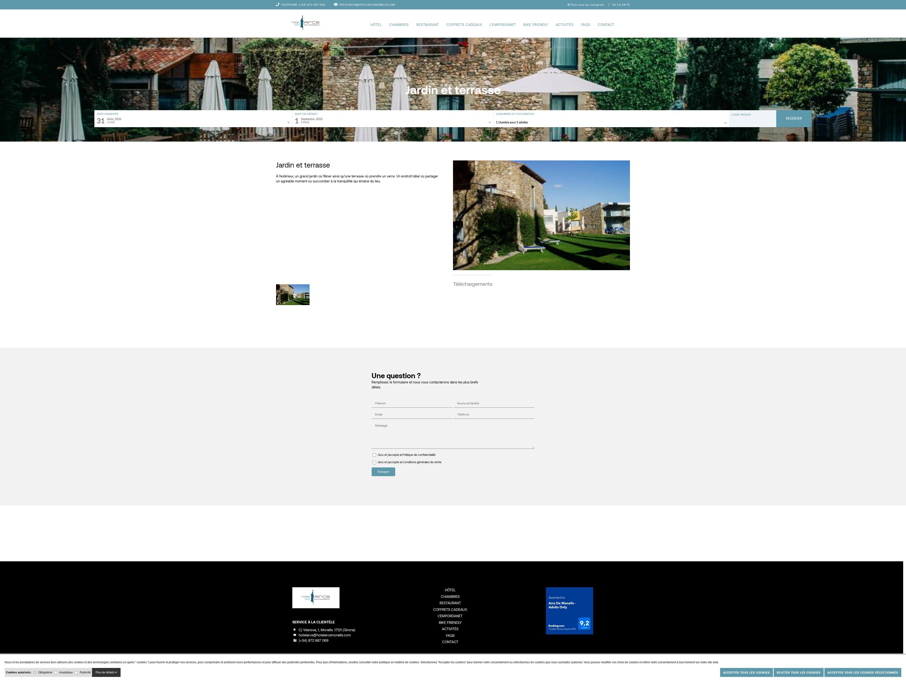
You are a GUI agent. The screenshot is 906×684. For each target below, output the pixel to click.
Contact (606, 25)
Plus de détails (105, 672)
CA (619, 4)
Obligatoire (45, 672)
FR (628, 4)
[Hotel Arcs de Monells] (305, 23)
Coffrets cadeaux (464, 25)
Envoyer (383, 472)
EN (624, 4)
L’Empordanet (503, 25)
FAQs (585, 25)
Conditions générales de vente (422, 462)
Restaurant (427, 25)
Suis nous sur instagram (587, 4)
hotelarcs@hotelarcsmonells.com (367, 4)
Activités (565, 25)
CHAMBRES (399, 25)
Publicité (85, 672)
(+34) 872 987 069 (312, 4)
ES (614, 4)
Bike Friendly (536, 25)
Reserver (794, 118)
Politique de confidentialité (419, 454)
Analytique (66, 672)
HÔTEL (376, 25)
